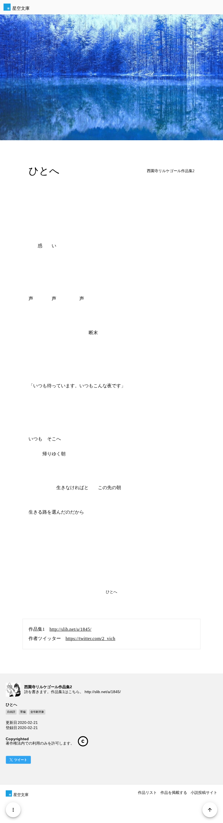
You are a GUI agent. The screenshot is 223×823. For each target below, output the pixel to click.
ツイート (20, 760)
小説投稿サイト (204, 792)
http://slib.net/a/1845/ (70, 629)
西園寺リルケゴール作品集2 (170, 171)
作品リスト (147, 792)
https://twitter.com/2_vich (90, 638)
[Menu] (13, 809)
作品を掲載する (173, 792)
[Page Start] (209, 809)
